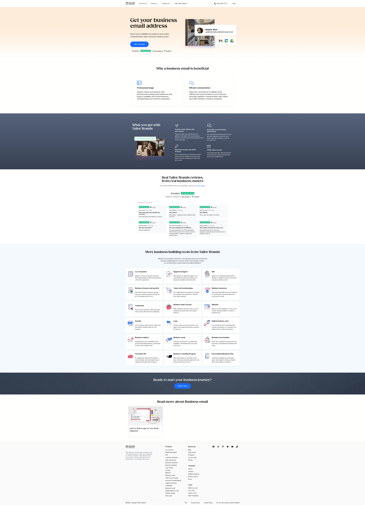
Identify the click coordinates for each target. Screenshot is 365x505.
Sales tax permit (170, 460)
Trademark (168, 486)
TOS (185, 503)
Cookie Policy (208, 503)
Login (234, 3)
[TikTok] (237, 447)
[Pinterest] (223, 447)
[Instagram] (218, 447)
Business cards (170, 488)
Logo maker (169, 468)
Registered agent (171, 452)
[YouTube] (232, 447)
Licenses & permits (171, 457)
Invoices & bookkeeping (173, 480)
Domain (167, 470)
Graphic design (170, 493)
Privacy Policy (195, 503)
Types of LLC (192, 493)
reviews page (200, 186)
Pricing (190, 460)
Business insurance (171, 463)
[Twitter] (228, 447)
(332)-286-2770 (222, 3)
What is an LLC (193, 488)
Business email (170, 475)
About (190, 469)
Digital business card (172, 491)
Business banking (171, 465)
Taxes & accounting (171, 478)
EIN (166, 455)
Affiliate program (193, 474)
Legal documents (171, 483)
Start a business (193, 496)
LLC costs (191, 491)
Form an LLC (143, 3)
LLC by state (192, 457)
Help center (192, 452)
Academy (191, 455)
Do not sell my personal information (228, 503)
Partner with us (193, 477)
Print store (168, 496)
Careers (190, 471)
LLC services (169, 450)
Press (190, 479)
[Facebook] (213, 447)
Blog (189, 450)
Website (168, 473)
